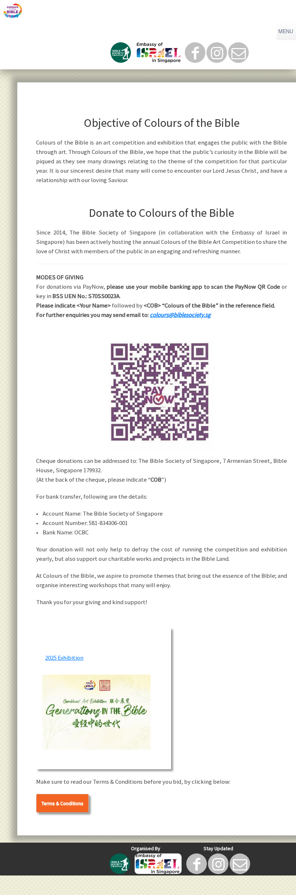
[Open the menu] (286, 31)
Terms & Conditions (62, 803)
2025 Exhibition (64, 658)
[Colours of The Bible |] (148, 11)
